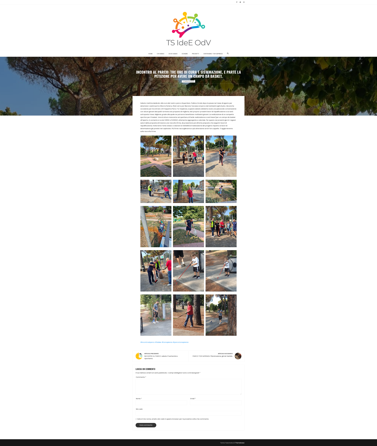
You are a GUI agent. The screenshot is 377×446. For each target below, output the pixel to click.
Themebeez (239, 443)
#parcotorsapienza (180, 342)
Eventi (188, 68)
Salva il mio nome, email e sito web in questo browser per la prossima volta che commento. (173, 419)
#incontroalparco (147, 342)
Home (150, 54)
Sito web (139, 409)
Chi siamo (160, 54)
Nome (139, 398)
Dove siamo (173, 54)
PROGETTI (195, 54)
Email (193, 398)
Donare (185, 54)
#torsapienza (166, 342)
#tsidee (158, 342)
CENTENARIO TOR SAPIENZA (213, 54)
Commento (141, 377)
